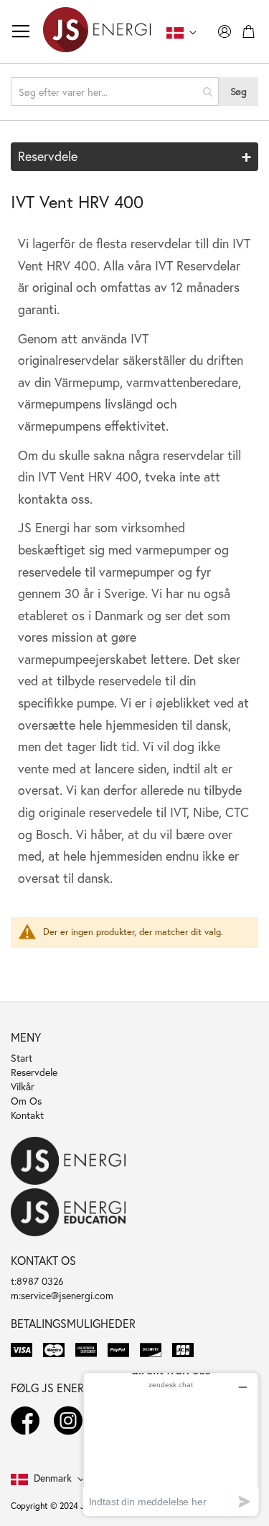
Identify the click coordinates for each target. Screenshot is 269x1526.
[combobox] (115, 91)
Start (21, 1058)
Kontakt (27, 1115)
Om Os (26, 1100)
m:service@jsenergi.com (62, 1295)
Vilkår (22, 1086)
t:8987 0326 (37, 1281)
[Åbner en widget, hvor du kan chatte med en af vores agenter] (170, 1444)
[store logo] (97, 31)
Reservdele (34, 1072)
